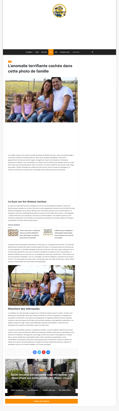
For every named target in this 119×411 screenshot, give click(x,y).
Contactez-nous (65, 52)
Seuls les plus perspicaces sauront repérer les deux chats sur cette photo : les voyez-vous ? (41, 376)
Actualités (29, 52)
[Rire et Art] (59, 11)
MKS (56, 52)
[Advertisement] (59, 34)
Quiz (51, 52)
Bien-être (44, 52)
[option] (41, 377)
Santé (37, 52)
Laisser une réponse (41, 401)
